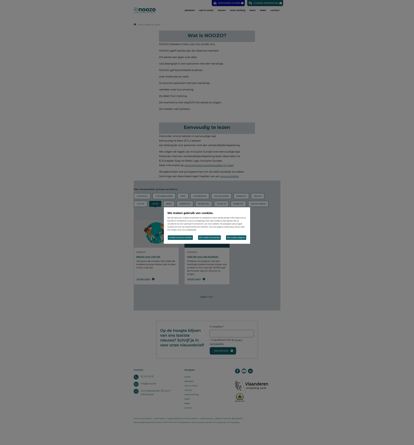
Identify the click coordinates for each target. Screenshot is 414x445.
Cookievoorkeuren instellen (180, 237)
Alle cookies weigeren (236, 237)
